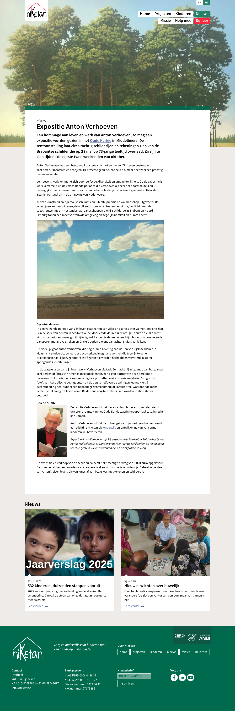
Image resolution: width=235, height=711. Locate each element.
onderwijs (109, 428)
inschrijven (127, 684)
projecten (139, 652)
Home (145, 13)
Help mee (183, 20)
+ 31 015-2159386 (23, 683)
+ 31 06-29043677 (47, 683)
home (123, 652)
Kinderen (183, 13)
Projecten (162, 13)
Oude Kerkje (100, 140)
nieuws (171, 652)
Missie (165, 20)
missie (186, 652)
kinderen (156, 652)
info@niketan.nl (22, 688)
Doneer (202, 20)
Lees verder (35, 606)
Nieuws (202, 13)
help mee (201, 652)
